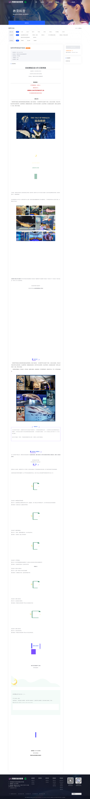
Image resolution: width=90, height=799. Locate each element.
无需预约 (22, 40)
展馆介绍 (33, 780)
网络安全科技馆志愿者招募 (25, 37)
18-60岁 (63, 31)
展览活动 (34, 37)
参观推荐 (43, 2)
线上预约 (28, 40)
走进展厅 (33, 782)
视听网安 (40, 778)
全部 (17, 31)
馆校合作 (61, 787)
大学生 (44, 31)
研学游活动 (61, 782)
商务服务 (74, 2)
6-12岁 (22, 31)
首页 (77, 28)
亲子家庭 (57, 31)
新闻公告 (54, 780)
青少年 (33, 31)
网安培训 (61, 789)
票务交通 (54, 782)
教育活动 (27, 23)
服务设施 (54, 785)
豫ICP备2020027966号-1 (58, 797)
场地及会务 (61, 780)
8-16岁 (27, 31)
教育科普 (58, 2)
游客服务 (66, 2)
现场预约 (35, 40)
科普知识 (63, 23)
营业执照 (63, 797)
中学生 (39, 31)
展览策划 (61, 785)
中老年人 (50, 31)
